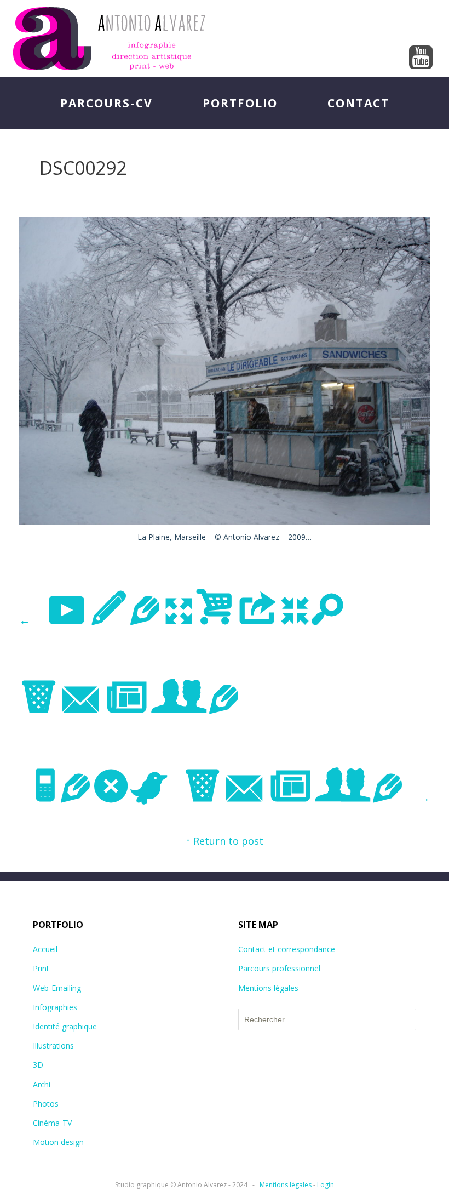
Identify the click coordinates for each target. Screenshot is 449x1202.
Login (325, 1184)
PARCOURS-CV (106, 103)
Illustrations (53, 1045)
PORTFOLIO (240, 103)
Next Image (231, 787)
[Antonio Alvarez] (224, 38)
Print (41, 968)
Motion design (58, 1142)
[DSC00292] (224, 521)
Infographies (55, 1007)
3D (38, 1064)
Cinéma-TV (52, 1123)
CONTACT (358, 103)
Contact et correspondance (286, 949)
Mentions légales (268, 988)
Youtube (421, 58)
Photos (46, 1103)
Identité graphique (65, 1026)
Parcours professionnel (279, 968)
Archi (41, 1084)
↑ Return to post (224, 840)
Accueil (45, 949)
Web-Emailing (57, 988)
